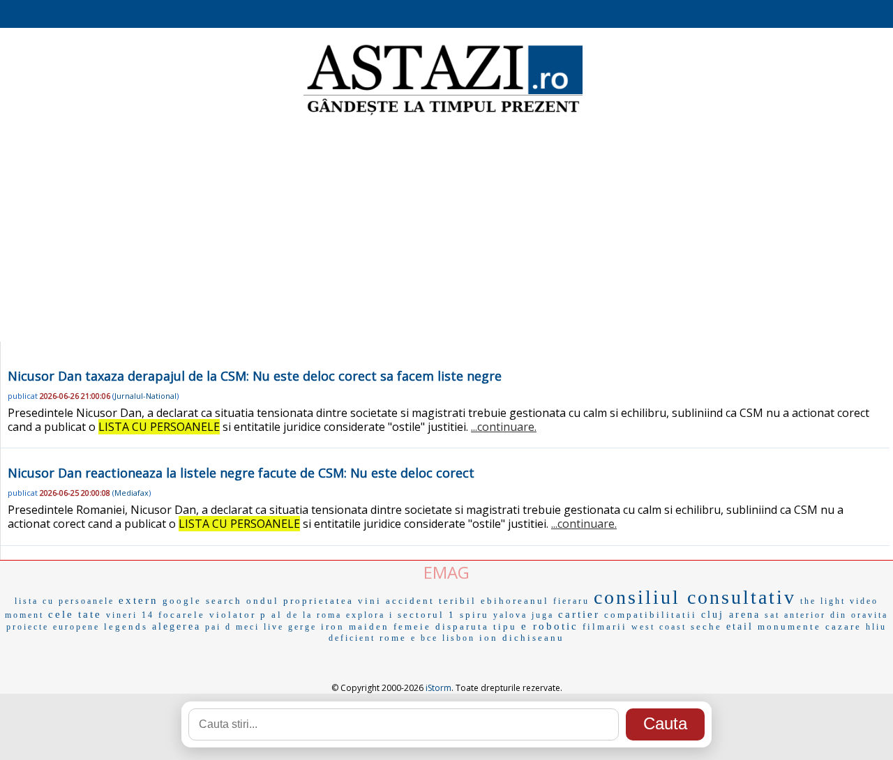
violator (232, 614)
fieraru (571, 601)
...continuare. (503, 426)
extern (138, 600)
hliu (876, 627)
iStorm (438, 688)
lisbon (458, 638)
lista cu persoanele (64, 601)
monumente (789, 626)
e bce (424, 638)
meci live (260, 627)
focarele (181, 614)
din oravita (859, 615)
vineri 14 (130, 615)
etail (739, 626)
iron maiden (355, 626)
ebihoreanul (515, 600)
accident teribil (431, 600)
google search (202, 600)
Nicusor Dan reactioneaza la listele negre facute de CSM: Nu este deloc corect (241, 472)
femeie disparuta (441, 626)
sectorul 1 (427, 614)
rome (393, 637)
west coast (658, 627)
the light (823, 601)
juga (543, 615)
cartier (579, 614)
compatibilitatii (650, 614)
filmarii (605, 626)
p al (271, 614)
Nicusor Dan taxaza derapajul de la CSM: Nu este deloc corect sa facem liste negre (255, 375)
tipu (505, 626)
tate (90, 614)
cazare (843, 626)
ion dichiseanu (521, 637)
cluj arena (730, 614)
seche (706, 626)
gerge (302, 627)
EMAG (446, 572)
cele (61, 614)
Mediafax (131, 492)
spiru (474, 614)
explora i (369, 615)
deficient (352, 638)
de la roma (314, 615)
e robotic (549, 626)
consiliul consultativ (695, 597)
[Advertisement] (446, 230)
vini (370, 600)
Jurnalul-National (145, 395)
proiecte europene (53, 627)
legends (126, 626)
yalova (510, 615)
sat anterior (795, 615)
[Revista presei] (443, 113)
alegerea (176, 626)
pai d (218, 627)
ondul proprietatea (300, 600)
